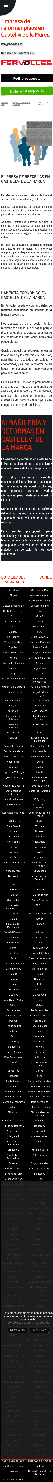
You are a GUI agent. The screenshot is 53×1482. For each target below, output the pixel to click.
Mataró (13, 657)
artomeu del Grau (39, 595)
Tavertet (40, 831)
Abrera (13, 831)
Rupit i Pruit (39, 1057)
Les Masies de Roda (13, 812)
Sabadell (13, 1163)
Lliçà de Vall (39, 963)
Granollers (13, 1149)
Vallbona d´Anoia (40, 756)
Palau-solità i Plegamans (13, 925)
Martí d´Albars (13, 1051)
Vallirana (39, 836)
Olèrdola (13, 1075)
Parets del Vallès (39, 952)
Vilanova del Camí (13, 1173)
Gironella (13, 710)
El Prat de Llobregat (13, 1120)
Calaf (13, 600)
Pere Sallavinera (13, 1057)
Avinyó (13, 626)
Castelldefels (13, 1081)
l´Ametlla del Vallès (13, 999)
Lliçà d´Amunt (13, 968)
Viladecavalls (13, 870)
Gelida (13, 918)
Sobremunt (13, 942)
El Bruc (40, 905)
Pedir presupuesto (27, 78)
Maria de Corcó (39, 1149)
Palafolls (39, 923)
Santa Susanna (39, 899)
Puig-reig (39, 799)
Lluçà (13, 947)
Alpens (40, 662)
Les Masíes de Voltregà (39, 806)
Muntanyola (39, 751)
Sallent (13, 1005)
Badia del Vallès (39, 1010)
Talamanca (13, 846)
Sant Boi (39, 1465)
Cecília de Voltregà (39, 1168)
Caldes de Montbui (39, 1086)
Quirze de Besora (13, 745)
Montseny (39, 1173)
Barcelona (13, 590)
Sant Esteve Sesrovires (13, 1156)
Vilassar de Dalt (13, 1015)
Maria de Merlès (13, 692)
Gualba (39, 1141)
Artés (13, 857)
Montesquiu (13, 841)
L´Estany (13, 994)
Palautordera (39, 1154)
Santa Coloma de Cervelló (39, 1064)
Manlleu (39, 1046)
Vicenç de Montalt (40, 745)
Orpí (13, 616)
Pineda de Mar (13, 1025)
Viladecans (40, 870)
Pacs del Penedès (13, 932)
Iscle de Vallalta (39, 1101)
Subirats (13, 766)
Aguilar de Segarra (13, 785)
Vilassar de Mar (13, 1178)
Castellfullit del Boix (13, 1460)
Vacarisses (13, 761)
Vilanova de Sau (39, 1136)
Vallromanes (13, 804)
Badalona (13, 876)
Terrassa (13, 1471)
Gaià (39, 732)
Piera (13, 1086)
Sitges (13, 595)
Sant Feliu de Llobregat (13, 717)
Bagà (13, 673)
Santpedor (13, 899)
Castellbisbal (40, 1025)
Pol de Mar (40, 1051)
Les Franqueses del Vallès (40, 814)
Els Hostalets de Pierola (40, 1114)
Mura (13, 984)
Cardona (39, 889)
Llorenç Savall (39, 647)
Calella (13, 973)
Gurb (13, 1036)
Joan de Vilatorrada (40, 1096)
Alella (13, 668)
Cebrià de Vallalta (13, 751)
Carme (39, 1070)
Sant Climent (39, 705)
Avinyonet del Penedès (39, 877)
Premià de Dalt (40, 937)
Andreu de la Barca (39, 657)
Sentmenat (13, 732)
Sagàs (39, 942)
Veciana (39, 621)
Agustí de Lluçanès (13, 662)
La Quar (13, 705)
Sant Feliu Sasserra (13, 1091)
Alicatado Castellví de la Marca (40, 1472)
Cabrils (40, 673)
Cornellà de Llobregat (40, 913)
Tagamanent (40, 846)
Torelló (13, 1062)
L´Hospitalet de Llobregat (39, 739)
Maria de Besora (40, 724)
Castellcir (13, 889)
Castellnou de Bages (13, 862)
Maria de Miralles (39, 686)
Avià (39, 852)
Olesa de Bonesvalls (13, 963)
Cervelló (39, 999)
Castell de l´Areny (13, 799)
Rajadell (13, 937)
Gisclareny (13, 1041)
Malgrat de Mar (40, 894)
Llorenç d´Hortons (13, 652)
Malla (39, 884)
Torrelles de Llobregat (13, 726)
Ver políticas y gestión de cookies (28, 1322)
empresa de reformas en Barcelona (21, 104)
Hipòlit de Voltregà (13, 772)
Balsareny (39, 1125)
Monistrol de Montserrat (40, 680)
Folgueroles (13, 1046)
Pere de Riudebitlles (39, 1091)
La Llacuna (13, 636)
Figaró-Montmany (13, 777)
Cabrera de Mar (39, 590)
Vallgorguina (13, 1130)
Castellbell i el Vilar (39, 600)
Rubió (39, 973)
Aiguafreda (39, 668)
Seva (39, 610)
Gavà (13, 958)
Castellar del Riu (40, 605)
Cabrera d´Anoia (40, 636)
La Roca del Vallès (40, 700)
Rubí (39, 984)
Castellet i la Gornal (39, 790)
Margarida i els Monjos (40, 693)
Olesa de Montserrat (39, 958)
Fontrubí (13, 737)
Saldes (39, 766)
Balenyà (39, 1120)
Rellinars (40, 932)
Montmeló (39, 841)
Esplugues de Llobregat (39, 779)
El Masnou (13, 1112)
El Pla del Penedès (39, 1106)
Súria (40, 761)
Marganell (13, 1136)
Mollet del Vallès (13, 1096)
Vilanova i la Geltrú (39, 1015)
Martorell (40, 1130)
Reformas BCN (4, 104)
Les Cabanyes (13, 820)
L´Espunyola (39, 994)
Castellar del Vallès (13, 605)
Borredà (13, 852)
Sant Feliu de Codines (39, 717)
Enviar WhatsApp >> (25, 91)
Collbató (13, 1106)
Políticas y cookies (13, 1479)
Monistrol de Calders (13, 686)
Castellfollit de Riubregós (13, 792)
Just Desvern (39, 710)
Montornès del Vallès (13, 678)
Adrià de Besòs (13, 700)
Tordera (39, 826)
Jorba (39, 820)
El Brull (40, 631)
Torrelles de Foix (39, 785)
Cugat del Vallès (39, 1163)
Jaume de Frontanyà (13, 1101)
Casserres (13, 1070)
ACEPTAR (39, 1330)
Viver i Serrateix (13, 641)
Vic (39, 1031)
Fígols (39, 772)
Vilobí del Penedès (39, 641)
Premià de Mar (40, 947)
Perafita (13, 952)
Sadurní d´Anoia (13, 1168)
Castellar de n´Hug (13, 610)
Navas (39, 918)
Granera (39, 1036)
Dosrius (13, 913)
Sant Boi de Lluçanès (13, 1465)
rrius (13, 884)
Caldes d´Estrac (39, 626)
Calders (13, 631)
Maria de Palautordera (13, 907)
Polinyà (13, 1020)
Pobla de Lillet (40, 1020)
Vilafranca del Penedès (39, 864)
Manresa (13, 979)
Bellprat (13, 894)
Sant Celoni (13, 826)
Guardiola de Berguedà (13, 1143)
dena (39, 1075)
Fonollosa (39, 1041)
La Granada (13, 989)
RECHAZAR (17, 1330)
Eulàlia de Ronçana (13, 1125)
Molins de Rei (39, 968)
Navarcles (39, 979)
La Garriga (39, 989)
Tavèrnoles (13, 836)
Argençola (39, 857)
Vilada (13, 1031)
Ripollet (13, 647)
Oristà (39, 616)
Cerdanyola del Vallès (39, 652)
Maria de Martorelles (39, 1081)
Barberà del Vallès (13, 756)
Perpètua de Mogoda (39, 1460)
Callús (39, 1005)
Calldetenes (13, 1010)
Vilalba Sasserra (13, 621)
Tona (39, 1178)
